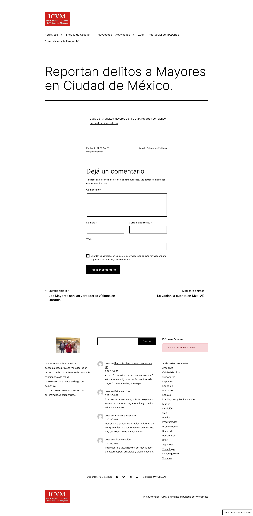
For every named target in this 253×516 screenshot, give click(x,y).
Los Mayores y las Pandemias (178, 399)
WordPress (202, 496)
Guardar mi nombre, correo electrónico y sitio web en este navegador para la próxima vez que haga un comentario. (128, 258)
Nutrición (167, 408)
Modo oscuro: (231, 512)
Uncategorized (170, 453)
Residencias (169, 435)
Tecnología (168, 449)
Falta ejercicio (122, 391)
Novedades (105, 34)
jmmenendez (96, 151)
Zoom (141, 34)
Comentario (93, 189)
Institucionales (151, 496)
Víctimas (162, 148)
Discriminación (122, 439)
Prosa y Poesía (170, 426)
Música (166, 404)
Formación (168, 390)
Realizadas (168, 431)
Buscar (147, 341)
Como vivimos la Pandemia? (62, 41)
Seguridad (168, 444)
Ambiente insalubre (125, 415)
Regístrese (51, 34)
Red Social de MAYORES (164, 34)
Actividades (122, 34)
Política (166, 417)
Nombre (91, 222)
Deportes (167, 381)
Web (88, 239)
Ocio (164, 413)
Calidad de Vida (171, 372)
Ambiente (167, 367)
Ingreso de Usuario (78, 34)
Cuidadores (168, 377)
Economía (167, 386)
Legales (166, 395)
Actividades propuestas (175, 363)
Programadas (169, 422)
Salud (165, 440)
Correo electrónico (140, 222)
